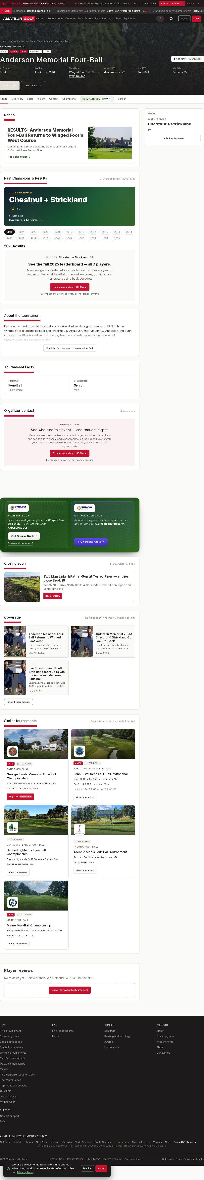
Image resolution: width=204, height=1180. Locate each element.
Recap (4, 98)
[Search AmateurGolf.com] (171, 19)
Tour (80, 18)
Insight (41, 98)
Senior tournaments (11, 1047)
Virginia (157, 1142)
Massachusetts (141, 1142)
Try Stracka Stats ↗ (91, 541)
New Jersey (122, 1142)
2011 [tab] (33, 238)
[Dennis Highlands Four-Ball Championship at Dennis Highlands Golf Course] (36, 820)
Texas (29, 1142)
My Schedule (7, 1101)
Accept (101, 1168)
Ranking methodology (117, 1036)
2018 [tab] (81, 231)
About (160, 1047)
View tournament (85, 797)
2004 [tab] (105, 238)
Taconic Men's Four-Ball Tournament (100, 852)
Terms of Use (56, 1159)
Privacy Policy (75, 1159)
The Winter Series (10, 1079)
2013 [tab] (9, 238)
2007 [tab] (81, 238)
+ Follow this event (174, 138)
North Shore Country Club (21, 783)
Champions (69, 98)
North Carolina (83, 1142)
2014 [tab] (129, 231)
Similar (122, 98)
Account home (165, 1041)
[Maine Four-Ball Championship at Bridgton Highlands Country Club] (36, 896)
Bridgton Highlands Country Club (26, 930)
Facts (30, 98)
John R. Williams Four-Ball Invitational (101, 774)
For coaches (111, 1047)
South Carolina (103, 1142)
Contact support (9, 1116)
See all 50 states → (185, 1142)
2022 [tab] (45, 231)
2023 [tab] (33, 231)
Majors (89, 18)
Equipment (130, 18)
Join (196, 18)
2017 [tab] (93, 231)
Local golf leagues (11, 1041)
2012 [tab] (21, 238)
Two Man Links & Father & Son (17, 1074)
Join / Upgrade (165, 1036)
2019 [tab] (69, 231)
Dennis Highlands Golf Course (24, 859)
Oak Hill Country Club (86, 779)
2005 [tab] (93, 238)
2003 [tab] (117, 238)
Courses (70, 18)
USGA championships (12, 1063)
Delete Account (112, 1159)
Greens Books (91, 99)
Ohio (168, 1142)
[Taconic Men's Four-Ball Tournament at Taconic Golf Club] (103, 821)
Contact (53, 98)
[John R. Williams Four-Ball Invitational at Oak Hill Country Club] (103, 744)
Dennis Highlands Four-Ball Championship (26, 852)
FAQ (2, 1121)
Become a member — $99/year (70, 287)
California (5, 1142)
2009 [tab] (57, 238)
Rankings (107, 18)
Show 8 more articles (18, 702)
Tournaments (55, 18)
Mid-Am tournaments (12, 1058)
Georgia (67, 1142)
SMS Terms (93, 1159)
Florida (18, 1142)
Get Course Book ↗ (24, 536)
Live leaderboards (63, 1030)
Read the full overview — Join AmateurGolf (69, 348)
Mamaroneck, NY (114, 72)
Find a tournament (10, 1030)
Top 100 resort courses (13, 1085)
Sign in (184, 18)
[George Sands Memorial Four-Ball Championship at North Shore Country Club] (36, 744)
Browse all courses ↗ (20, 543)
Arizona (54, 1142)
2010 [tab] (45, 238)
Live (97, 18)
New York (30, 41)
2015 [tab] (117, 231)
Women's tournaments (13, 1052)
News (118, 18)
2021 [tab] (57, 231)
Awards (108, 1041)
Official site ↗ (33, 85)
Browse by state (9, 1036)
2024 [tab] (21, 231)
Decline (87, 1168)
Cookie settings (133, 1159)
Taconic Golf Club (84, 857)
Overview (17, 98)
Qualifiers (5, 1090)
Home (3, 41)
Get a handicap (9, 1096)
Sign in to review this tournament (70, 990)
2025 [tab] (9, 231)
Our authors (163, 1052)
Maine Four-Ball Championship (29, 925)
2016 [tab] (105, 231)
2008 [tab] (69, 238)
